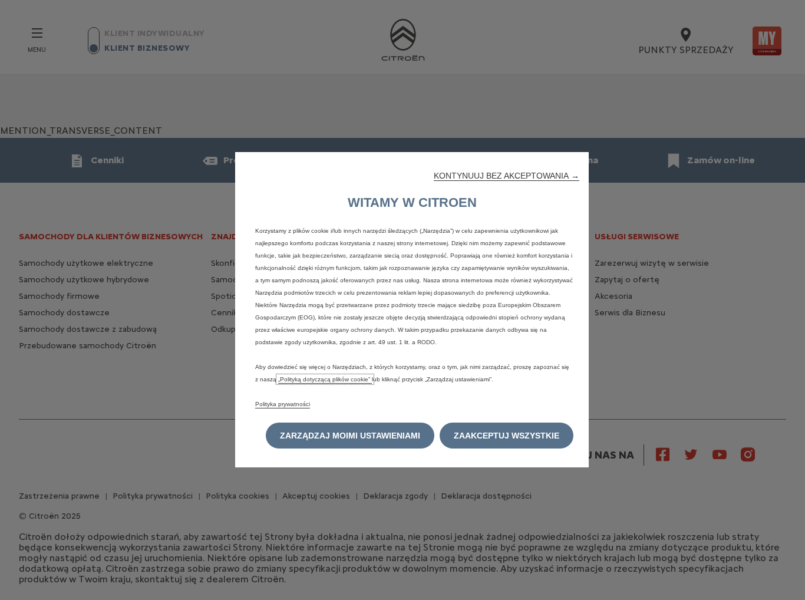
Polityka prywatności (282, 404)
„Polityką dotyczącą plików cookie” (325, 379)
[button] (506, 175)
